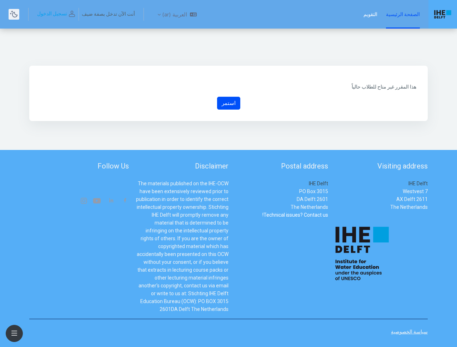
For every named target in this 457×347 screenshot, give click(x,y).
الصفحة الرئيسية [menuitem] (403, 14)
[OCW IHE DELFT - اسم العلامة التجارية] (442, 14)
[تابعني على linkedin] (111, 201)
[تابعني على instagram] (83, 201)
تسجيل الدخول (52, 13)
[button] (177, 14)
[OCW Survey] (327, 223)
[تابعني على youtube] (97, 201)
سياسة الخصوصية (409, 332)
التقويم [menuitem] (370, 14)
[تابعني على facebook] (125, 201)
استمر (229, 103)
